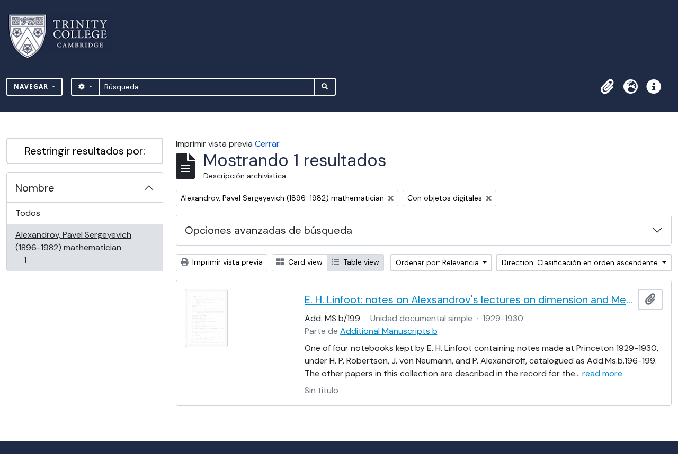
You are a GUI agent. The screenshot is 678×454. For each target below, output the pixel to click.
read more (602, 373)
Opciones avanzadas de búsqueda (268, 230)
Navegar (32, 86)
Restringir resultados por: (85, 151)
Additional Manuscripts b (389, 331)
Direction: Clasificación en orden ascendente (581, 262)
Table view (360, 262)
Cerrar (267, 143)
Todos (27, 213)
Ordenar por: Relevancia (438, 262)
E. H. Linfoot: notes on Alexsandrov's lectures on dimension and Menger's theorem (469, 299)
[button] (607, 86)
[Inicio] (64, 36)
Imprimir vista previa (226, 262)
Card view (304, 262)
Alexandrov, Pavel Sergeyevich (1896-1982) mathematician (73, 247)
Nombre (35, 188)
